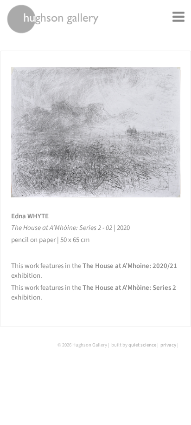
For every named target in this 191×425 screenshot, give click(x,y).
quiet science (142, 344)
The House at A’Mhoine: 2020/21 (130, 266)
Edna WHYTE (30, 216)
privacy (168, 344)
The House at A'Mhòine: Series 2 (129, 288)
